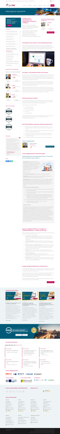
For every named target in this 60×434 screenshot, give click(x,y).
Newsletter (36, 430)
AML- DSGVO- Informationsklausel (49, 429)
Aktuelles (44, 5)
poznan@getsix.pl (23, 407)
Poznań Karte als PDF (22, 409)
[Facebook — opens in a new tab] (7, 391)
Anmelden (8, 25)
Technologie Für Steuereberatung (11, 48)
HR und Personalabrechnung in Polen (11, 34)
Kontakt (52, 5)
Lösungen (34, 5)
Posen (8, 100)
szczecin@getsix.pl (48, 407)
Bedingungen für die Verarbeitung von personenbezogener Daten (44, 431)
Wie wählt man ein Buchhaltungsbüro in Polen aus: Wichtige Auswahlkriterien (13, 303)
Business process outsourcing (10, 46)
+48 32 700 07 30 (9, 419)
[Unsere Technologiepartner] (26, 382)
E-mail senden (16, 100)
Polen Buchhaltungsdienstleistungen (11, 31)
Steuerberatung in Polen (9, 36)
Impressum (36, 429)
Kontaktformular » (51, 32)
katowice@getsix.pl (10, 423)
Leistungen (29, 5)
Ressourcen (40, 5)
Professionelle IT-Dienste (9, 57)
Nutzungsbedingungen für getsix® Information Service (46, 430)
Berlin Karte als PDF (35, 422)
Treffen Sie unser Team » (50, 146)
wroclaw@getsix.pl (10, 407)
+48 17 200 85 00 (22, 419)
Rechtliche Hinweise (41, 429)
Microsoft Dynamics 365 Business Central (12, 54)
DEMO (48, 5)
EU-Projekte (42, 432)
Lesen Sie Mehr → (8, 320)
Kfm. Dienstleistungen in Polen (10, 41)
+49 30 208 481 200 (35, 419)
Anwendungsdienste (9, 59)
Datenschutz (33, 431)
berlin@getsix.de (35, 420)
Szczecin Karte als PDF (47, 409)
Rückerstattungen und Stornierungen (34, 432)
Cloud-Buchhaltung (9, 65)
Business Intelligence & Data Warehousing (12, 61)
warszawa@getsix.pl (36, 407)
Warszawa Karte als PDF (35, 409)
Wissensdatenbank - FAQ (48, 432)
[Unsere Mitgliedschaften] (11, 375)
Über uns (24, 5)
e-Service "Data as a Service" (10, 52)
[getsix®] (10, 6)
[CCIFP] (21, 375)
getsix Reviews (9, 345)
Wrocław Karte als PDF (10, 409)
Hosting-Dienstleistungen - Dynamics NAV (12, 63)
